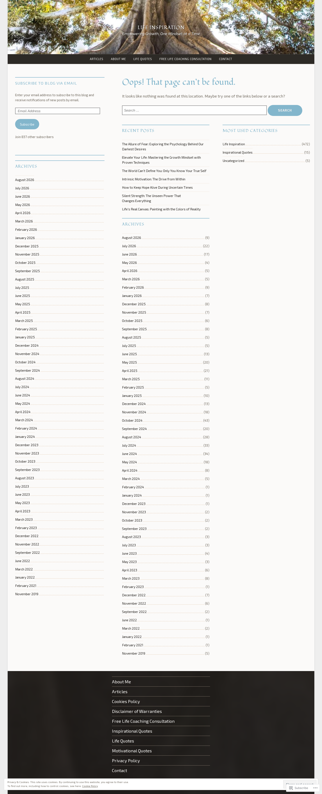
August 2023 (131, 537)
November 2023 (134, 512)
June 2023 (129, 553)
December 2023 (133, 504)
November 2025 (134, 312)
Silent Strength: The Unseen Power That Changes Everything (151, 198)
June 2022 (129, 620)
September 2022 (134, 612)
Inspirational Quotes (238, 152)
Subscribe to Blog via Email (46, 83)
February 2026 (133, 287)
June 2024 (129, 454)
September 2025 (134, 329)
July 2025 (129, 346)
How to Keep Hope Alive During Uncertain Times (157, 187)
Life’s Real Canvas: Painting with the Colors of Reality (161, 209)
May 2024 (129, 462)
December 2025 (134, 304)
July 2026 (129, 246)
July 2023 (129, 545)
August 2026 (131, 238)
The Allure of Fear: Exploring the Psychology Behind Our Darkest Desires (163, 146)
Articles (96, 59)
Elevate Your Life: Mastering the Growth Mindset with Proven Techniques (161, 159)
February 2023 (133, 587)
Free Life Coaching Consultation (185, 59)
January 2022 (132, 637)
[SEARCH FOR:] (194, 110)
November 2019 (133, 653)
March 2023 (131, 578)
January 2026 (132, 296)
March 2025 (131, 379)
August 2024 (131, 437)
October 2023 (132, 520)
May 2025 (129, 362)
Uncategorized (233, 161)
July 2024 (129, 445)
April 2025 (129, 371)
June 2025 (129, 354)
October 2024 (132, 420)
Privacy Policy (126, 760)
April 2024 (129, 470)
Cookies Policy (126, 701)
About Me (118, 59)
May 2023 (129, 562)
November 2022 (134, 603)
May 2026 (129, 263)
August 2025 (131, 337)
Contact (225, 59)
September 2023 (134, 529)
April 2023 (129, 570)
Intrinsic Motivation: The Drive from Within (153, 179)
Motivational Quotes (132, 750)
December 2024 (134, 404)
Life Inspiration (161, 27)
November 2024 (134, 412)
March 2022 (131, 628)
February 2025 (133, 387)
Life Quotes (142, 59)
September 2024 (134, 429)
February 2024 (133, 487)
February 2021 (132, 645)
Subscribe (27, 124)
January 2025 (132, 396)
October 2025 (132, 321)
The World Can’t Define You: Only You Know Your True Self (164, 171)
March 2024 (131, 479)
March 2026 (131, 279)
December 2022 (134, 595)
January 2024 (132, 495)
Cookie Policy (90, 785)
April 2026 (129, 271)
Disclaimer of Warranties (137, 711)
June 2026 (129, 254)
